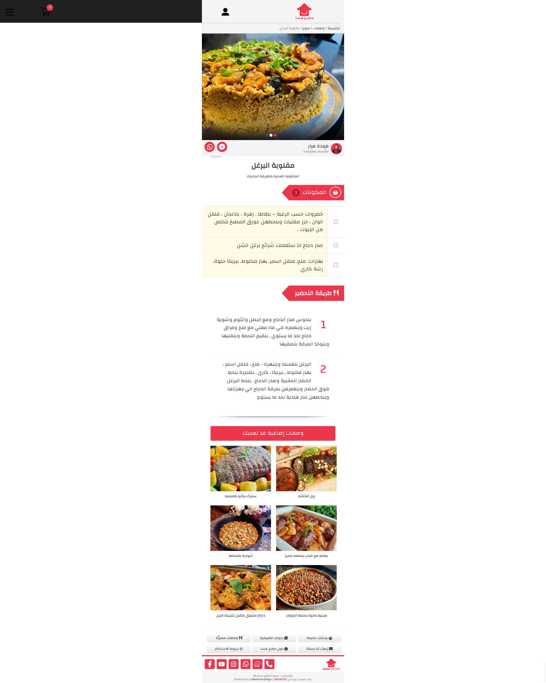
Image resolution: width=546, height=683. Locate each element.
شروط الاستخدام (227, 648)
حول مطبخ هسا (272, 648)
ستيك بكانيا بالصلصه (241, 496)
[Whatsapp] (209, 147)
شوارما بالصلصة (241, 555)
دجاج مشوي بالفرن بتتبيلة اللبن (240, 615)
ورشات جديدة (317, 637)
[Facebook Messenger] (222, 147)
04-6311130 (280, 679)
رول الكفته (306, 496)
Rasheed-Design (262, 679)
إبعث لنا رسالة (317, 648)
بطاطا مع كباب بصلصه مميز (306, 555)
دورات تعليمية (272, 637)
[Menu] (9, 12)
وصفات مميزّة (227, 637)
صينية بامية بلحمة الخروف (306, 615)
